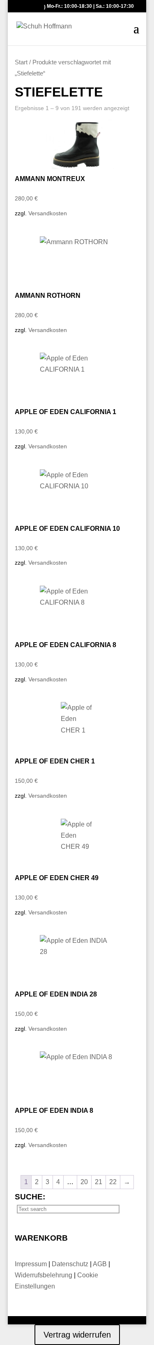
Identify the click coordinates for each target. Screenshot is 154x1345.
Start (21, 62)
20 (84, 1181)
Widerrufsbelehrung (43, 1275)
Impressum (31, 1263)
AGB (100, 1263)
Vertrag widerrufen (77, 1334)
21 (98, 1181)
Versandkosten (47, 213)
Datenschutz (71, 1263)
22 (113, 1181)
